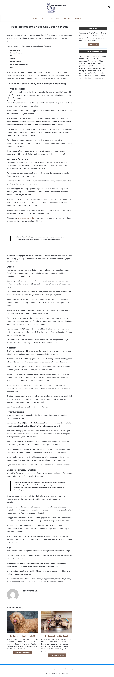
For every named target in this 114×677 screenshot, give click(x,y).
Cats (42, 18)
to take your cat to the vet (27, 218)
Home (35, 18)
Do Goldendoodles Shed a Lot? (22, 636)
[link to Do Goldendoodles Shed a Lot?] (22, 622)
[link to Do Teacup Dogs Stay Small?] (56, 622)
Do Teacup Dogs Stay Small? (57, 636)
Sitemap (78, 18)
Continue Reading (22, 653)
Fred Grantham (30, 591)
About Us (67, 18)
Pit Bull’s (65, 669)
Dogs (50, 18)
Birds (58, 18)
